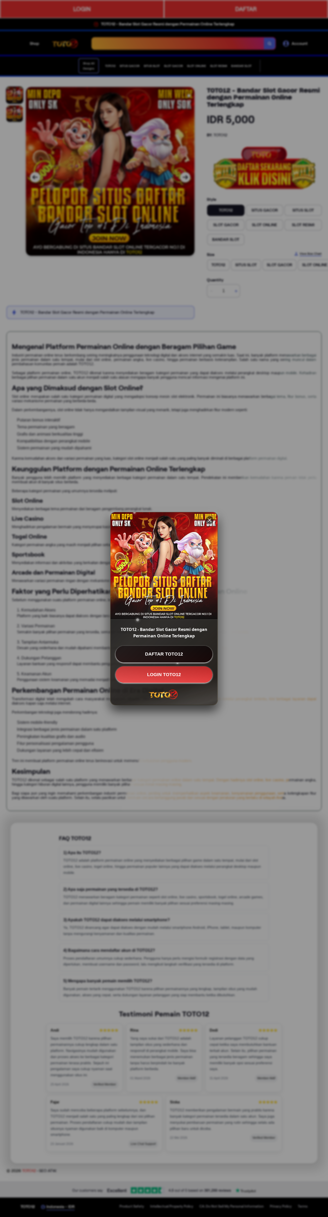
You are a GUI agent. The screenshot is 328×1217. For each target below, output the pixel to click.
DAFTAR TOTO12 (164, 653)
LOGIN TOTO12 (164, 674)
